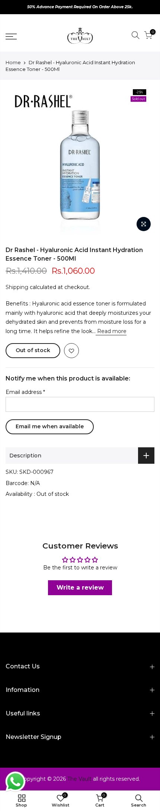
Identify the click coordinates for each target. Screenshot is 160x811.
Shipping (17, 287)
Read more (111, 331)
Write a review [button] (80, 587)
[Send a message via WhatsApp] (15, 781)
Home (13, 62)
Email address (25, 392)
